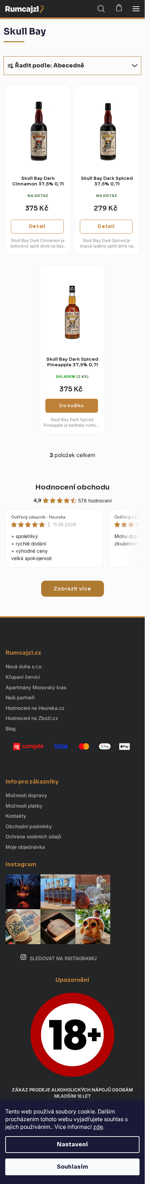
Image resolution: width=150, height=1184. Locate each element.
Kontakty (16, 816)
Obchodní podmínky (29, 826)
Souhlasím (72, 1166)
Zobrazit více (72, 589)
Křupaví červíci (23, 677)
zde (98, 1126)
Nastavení (72, 1144)
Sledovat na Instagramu (63, 958)
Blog (11, 728)
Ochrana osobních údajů (33, 836)
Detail (37, 226)
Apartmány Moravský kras (36, 687)
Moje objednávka (25, 847)
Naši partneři (20, 697)
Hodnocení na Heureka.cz (35, 708)
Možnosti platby (24, 806)
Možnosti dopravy (26, 795)
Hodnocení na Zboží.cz (32, 718)
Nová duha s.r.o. (24, 666)
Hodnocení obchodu (72, 487)
